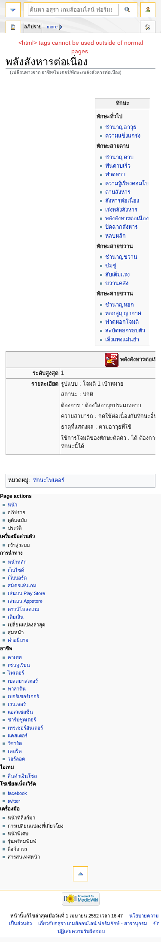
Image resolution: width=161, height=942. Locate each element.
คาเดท (15, 657)
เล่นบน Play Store (26, 593)
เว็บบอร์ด (17, 577)
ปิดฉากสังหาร (121, 227)
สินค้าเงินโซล (22, 776)
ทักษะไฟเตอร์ (48, 480)
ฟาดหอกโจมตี (122, 322)
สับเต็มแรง (117, 275)
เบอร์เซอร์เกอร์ (23, 696)
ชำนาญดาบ (119, 157)
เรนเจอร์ (17, 704)
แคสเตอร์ (17, 735)
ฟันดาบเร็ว (118, 166)
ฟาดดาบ (115, 175)
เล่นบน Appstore (25, 601)
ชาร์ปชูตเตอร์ (22, 719)
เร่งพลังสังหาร (121, 210)
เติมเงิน (16, 617)
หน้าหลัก (17, 562)
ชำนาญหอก (119, 305)
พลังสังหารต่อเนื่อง (127, 218)
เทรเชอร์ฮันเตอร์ (25, 727)
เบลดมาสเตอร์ (23, 681)
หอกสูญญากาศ (123, 313)
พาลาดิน (17, 688)
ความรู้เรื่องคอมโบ (127, 184)
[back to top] (80, 873)
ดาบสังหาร (118, 192)
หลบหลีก (115, 236)
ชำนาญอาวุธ (121, 127)
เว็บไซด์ (16, 570)
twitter (14, 801)
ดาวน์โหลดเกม (23, 609)
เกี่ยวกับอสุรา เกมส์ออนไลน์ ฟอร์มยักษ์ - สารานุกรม (92, 923)
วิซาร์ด (15, 743)
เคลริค (15, 751)
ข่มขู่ (110, 266)
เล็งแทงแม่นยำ (122, 340)
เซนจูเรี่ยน (19, 665)
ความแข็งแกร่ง (122, 136)
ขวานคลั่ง (116, 283)
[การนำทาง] (13, 9)
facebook (17, 793)
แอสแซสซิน (20, 712)
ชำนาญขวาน (121, 257)
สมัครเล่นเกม (22, 585)
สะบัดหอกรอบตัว (125, 331)
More (52, 26)
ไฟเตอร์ (16, 672)
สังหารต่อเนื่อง (122, 201)
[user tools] (147, 9)
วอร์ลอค (16, 758)
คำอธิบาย (18, 640)
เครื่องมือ (147, 28)
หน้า (12, 504)
